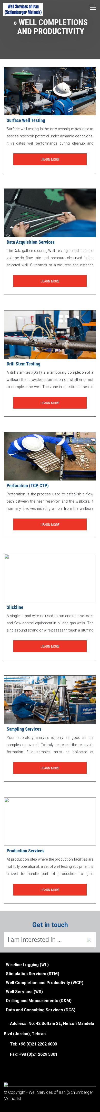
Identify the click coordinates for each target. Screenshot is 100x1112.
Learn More (50, 159)
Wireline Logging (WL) (27, 964)
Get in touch (50, 925)
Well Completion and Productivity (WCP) (44, 982)
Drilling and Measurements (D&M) (39, 1000)
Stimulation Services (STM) (32, 973)
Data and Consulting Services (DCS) (40, 1009)
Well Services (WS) (24, 991)
